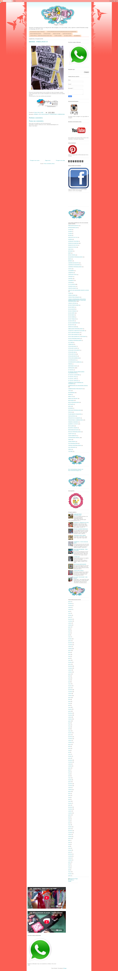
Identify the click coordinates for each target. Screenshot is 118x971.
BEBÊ (69, 253)
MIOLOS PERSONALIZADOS (35, 33)
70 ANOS (70, 233)
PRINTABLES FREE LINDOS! (80, 535)
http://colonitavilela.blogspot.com (74, 470)
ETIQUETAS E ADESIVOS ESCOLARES (76, 330)
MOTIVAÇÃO (71, 404)
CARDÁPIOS (70, 272)
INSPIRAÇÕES (71, 367)
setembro (70, 609)
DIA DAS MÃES (71, 313)
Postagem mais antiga (60, 160)
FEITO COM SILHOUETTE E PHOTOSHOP (77, 336)
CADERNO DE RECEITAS (73, 262)
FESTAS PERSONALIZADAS (74, 338)
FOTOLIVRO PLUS (72, 354)
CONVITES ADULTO (72, 288)
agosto (69, 601)
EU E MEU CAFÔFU (68, 35)
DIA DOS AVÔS (71, 320)
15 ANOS (70, 229)
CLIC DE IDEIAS (71, 284)
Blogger (65, 968)
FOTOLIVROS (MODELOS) (73, 358)
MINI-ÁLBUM (70, 400)
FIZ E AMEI (70, 342)
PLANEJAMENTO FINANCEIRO (74, 414)
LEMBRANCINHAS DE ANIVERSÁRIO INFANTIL (78, 385)
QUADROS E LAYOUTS (73, 423)
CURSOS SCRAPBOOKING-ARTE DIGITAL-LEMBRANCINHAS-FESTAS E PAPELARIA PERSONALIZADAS (77, 300)
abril (69, 611)
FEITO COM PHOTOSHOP (73, 332)
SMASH (69, 439)
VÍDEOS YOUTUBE (56, 33)
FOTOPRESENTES (72, 360)
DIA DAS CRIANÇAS (72, 311)
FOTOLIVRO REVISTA (72, 356)
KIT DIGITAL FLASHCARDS (74, 374)
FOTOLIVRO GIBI (71, 352)
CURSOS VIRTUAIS (72, 303)
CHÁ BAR (70, 282)
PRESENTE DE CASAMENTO (74, 418)
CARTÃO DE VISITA (72, 274)
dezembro (70, 603)
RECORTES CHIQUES (72, 427)
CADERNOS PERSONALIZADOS (75, 266)
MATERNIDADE (71, 392)
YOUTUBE (70, 451)
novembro (70, 605)
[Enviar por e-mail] (48, 112)
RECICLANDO (71, 425)
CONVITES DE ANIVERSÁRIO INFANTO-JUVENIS (78, 290)
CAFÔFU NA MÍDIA (58, 35)
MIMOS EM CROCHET (73, 398)
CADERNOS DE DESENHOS (74, 264)
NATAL (69, 406)
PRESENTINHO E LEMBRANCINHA (57, 114)
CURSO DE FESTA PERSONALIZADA (78, 515)
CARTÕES (70, 278)
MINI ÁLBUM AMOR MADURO (80, 564)
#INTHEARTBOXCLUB (72, 227)
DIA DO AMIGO (71, 315)
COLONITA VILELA (72, 286)
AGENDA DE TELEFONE (73, 241)
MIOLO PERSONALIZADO (73, 402)
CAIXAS (70, 268)
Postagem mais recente (34, 160)
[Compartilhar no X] (51, 112)
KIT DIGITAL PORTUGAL (73, 380)
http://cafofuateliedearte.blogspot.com (75, 469)
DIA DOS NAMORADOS (73, 322)
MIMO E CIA (70, 396)
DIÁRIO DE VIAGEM (72, 326)
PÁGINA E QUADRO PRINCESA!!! (81, 529)
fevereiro (70, 615)
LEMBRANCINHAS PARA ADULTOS (75, 388)
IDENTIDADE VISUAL (72, 365)
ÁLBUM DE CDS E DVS (73, 245)
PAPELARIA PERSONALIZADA (74, 410)
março (69, 613)
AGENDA (70, 239)
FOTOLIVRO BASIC (72, 346)
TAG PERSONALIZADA (73, 443)
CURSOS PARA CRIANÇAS (73, 297)
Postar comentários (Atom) (49, 163)
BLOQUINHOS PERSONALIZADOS (75, 257)
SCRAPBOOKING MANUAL (73, 437)
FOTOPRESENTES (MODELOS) (74, 362)
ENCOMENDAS (77, 35)
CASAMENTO (71, 280)
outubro (69, 607)
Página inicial (47, 160)
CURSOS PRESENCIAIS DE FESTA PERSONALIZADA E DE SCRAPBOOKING (61, 31)
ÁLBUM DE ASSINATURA (73, 243)
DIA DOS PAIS (71, 324)
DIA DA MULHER (71, 309)
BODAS (69, 259)
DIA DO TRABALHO (72, 318)
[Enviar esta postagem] (46, 112)
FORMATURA (71, 344)
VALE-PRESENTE (72, 447)
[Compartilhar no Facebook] (52, 112)
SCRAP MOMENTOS (72, 435)
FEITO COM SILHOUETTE (44, 114)
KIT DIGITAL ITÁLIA (72, 376)
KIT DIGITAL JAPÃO (72, 378)
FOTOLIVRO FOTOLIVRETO (74, 350)
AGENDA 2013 (77, 556)
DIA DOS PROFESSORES (73, 305)
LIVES (69, 390)
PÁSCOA (70, 412)
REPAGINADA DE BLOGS (73, 429)
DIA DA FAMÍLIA (71, 307)
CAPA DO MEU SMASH (78, 570)
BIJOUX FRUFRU (71, 255)
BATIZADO (70, 251)
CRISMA (70, 293)
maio (69, 632)
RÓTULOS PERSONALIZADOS (74, 431)
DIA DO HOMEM (71, 317)
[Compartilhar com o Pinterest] (54, 112)
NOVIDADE (70, 408)
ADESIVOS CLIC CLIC (72, 237)
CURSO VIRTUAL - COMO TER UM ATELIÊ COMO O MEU (41, 35)
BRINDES (36, 114)
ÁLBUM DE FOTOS (72, 247)
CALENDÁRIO (71, 270)
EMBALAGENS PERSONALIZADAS (75, 328)
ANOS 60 (70, 249)
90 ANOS (70, 235)
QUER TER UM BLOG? (67, 33)
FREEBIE (70, 363)
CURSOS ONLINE (47, 33)
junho (69, 630)
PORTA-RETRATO (72, 416)
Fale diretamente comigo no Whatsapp (37, 31)
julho (69, 629)
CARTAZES (70, 276)
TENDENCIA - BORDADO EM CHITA (81, 522)
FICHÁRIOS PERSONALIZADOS (75, 340)
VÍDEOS (70, 449)
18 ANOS (70, 231)
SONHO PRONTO (71, 441)
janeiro (69, 617)
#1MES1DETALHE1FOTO (73, 225)
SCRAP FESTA (71, 433)
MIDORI (69, 394)
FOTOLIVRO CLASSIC (72, 348)
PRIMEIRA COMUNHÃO (73, 422)
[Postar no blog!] (50, 112)
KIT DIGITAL (70, 369)
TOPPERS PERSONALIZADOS (74, 445)
